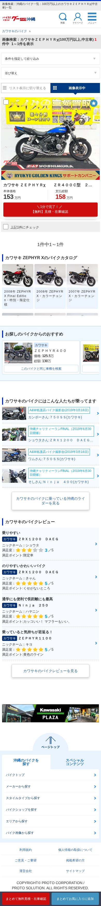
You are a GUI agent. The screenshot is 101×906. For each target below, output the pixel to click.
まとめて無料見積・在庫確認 (26, 899)
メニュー (92, 22)
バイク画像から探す (20, 833)
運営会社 (25, 871)
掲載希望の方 (75, 860)
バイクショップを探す (21, 809)
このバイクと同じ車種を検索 (41, 368)
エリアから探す (17, 821)
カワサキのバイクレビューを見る (50, 671)
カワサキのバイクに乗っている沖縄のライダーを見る (50, 500)
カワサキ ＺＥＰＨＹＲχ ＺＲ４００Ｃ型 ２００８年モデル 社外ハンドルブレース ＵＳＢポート (49, 185)
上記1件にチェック (24, 227)
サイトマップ (75, 871)
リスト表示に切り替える (27, 88)
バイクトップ (15, 775)
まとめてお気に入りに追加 (75, 899)
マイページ (78, 22)
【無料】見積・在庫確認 (49, 209)
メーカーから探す (18, 786)
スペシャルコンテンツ (75, 762)
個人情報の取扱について (75, 850)
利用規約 (25, 850)
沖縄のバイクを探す (26, 762)
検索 (63, 22)
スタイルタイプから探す (23, 798)
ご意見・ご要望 (26, 860)
